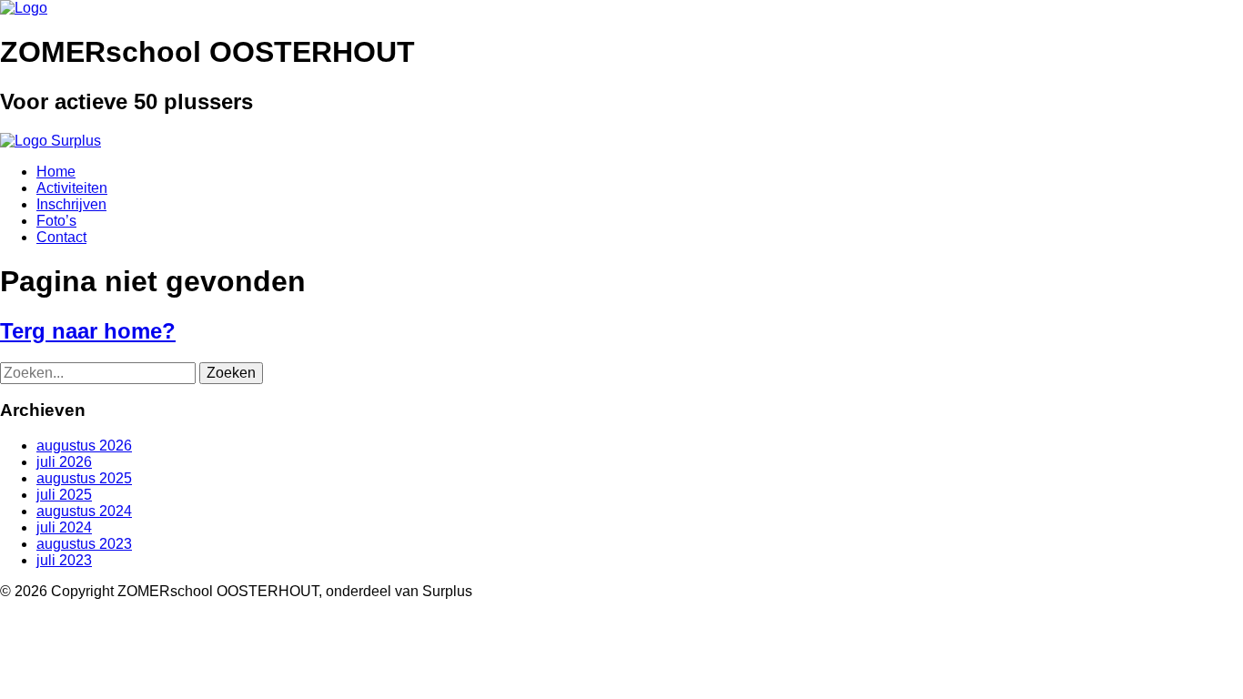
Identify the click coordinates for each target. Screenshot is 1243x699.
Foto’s (56, 220)
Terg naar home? (88, 331)
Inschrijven (71, 204)
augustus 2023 (84, 544)
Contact (61, 237)
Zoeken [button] (231, 372)
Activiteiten (71, 188)
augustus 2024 (84, 511)
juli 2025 (64, 494)
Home (56, 171)
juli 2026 (64, 462)
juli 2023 (64, 560)
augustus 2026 (84, 445)
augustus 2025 (84, 478)
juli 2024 (64, 527)
